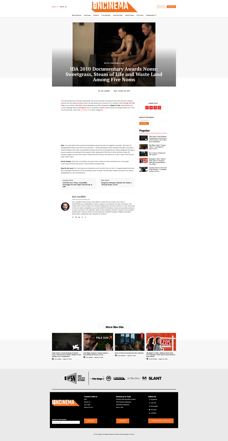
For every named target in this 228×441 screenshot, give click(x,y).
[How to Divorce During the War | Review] (143, 153)
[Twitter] (85, 217)
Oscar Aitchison (122, 355)
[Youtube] (149, 410)
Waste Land (104, 108)
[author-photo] (53, 359)
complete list (85, 110)
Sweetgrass (82, 108)
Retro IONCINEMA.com (114, 63)
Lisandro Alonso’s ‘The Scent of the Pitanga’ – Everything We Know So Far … (158, 169)
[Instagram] (76, 217)
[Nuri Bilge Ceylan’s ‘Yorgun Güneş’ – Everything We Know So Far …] (143, 146)
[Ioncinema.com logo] (66, 403)
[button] (63, 7)
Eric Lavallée (105, 91)
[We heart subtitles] (114, 6)
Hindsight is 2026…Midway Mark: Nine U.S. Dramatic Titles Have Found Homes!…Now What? (157, 161)
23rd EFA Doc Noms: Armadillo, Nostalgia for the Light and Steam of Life (77, 185)
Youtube (153, 409)
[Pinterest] (82, 217)
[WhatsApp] (159, 107)
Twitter (153, 403)
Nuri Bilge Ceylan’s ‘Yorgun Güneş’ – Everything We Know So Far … (157, 146)
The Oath (78, 105)
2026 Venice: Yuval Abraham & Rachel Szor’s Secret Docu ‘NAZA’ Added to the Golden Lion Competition (157, 139)
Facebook (154, 399)
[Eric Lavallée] (65, 206)
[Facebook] (72, 217)
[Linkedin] (79, 217)
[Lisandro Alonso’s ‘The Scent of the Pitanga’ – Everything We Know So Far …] (143, 169)
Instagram (154, 406)
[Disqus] (98, 246)
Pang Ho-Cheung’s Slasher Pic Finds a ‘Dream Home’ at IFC (116, 184)
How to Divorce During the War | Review (157, 154)
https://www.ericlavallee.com (81, 199)
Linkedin (153, 413)
